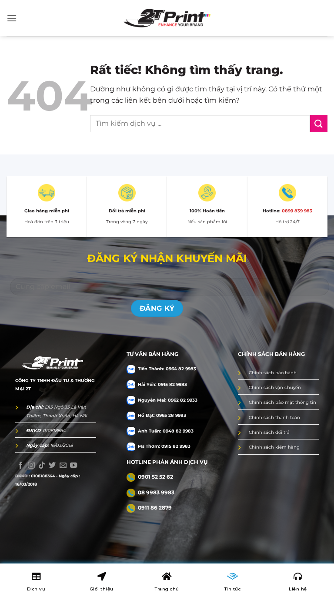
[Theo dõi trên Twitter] (52, 466)
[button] (12, 18)
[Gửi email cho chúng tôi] (63, 466)
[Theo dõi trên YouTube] (73, 466)
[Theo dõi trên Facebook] (20, 466)
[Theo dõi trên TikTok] (41, 466)
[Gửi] (318, 123)
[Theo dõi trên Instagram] (31, 466)
